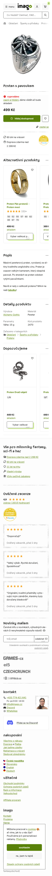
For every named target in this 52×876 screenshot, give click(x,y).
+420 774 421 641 (16, 697)
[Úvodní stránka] (4, 23)
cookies (32, 829)
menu (11, 6)
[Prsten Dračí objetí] (19, 392)
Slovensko (11, 764)
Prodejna (8, 819)
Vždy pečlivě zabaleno (18, 476)
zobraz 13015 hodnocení (16, 502)
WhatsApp (12, 710)
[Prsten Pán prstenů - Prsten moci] (19, 204)
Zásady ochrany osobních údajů (23, 864)
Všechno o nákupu (12, 740)
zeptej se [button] (44, 126)
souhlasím (24, 847)
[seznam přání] (45, 118)
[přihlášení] (37, 6)
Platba (18, 744)
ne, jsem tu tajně (24, 855)
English (10, 767)
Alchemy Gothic (11, 314)
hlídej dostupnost (24, 118)
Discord (11, 707)
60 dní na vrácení (15, 461)
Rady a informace (12, 790)
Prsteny (45, 23)
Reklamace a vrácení (14, 750)
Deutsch (10, 770)
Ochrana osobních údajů (15, 786)
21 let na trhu (13, 466)
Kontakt (7, 816)
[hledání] (45, 15)
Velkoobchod (10, 793)
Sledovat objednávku (14, 754)
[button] (26, 160)
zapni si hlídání (11, 99)
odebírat (39, 638)
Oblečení (13, 23)
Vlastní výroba (14, 471)
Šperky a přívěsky (29, 23)
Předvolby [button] (21, 839)
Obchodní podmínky (13, 783)
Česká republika (15, 760)
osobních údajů (41, 648)
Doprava (7, 744)
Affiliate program (12, 800)
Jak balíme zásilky (12, 747)
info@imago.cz (14, 704)
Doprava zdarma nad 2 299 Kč (22, 457)
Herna (6, 822)
